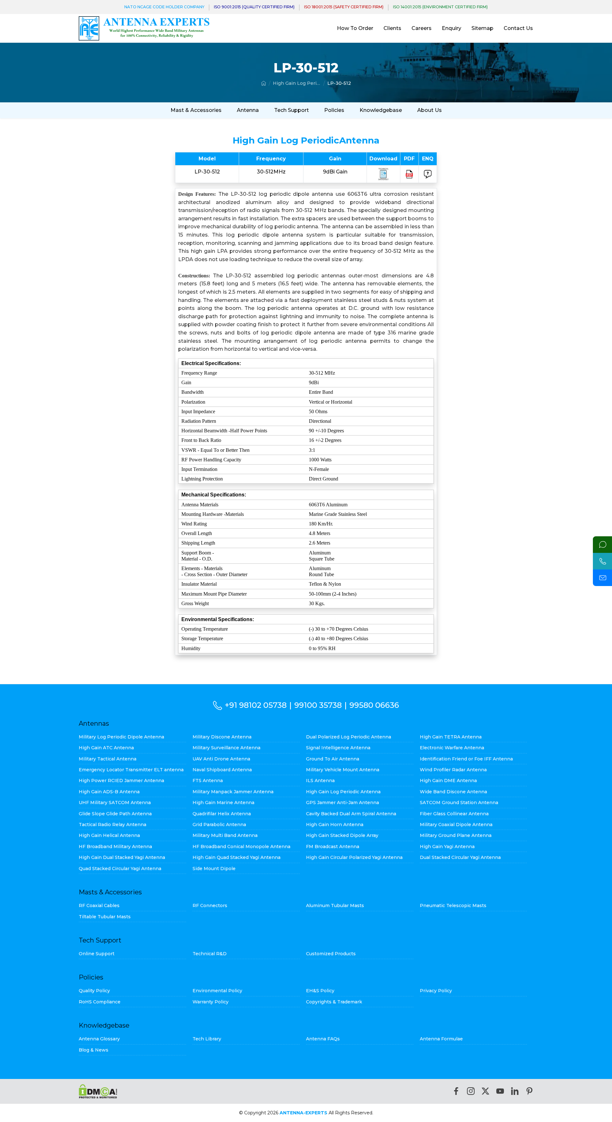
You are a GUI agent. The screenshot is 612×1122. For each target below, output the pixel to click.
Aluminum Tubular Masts (335, 905)
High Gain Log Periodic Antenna (297, 83)
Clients (392, 28)
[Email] (602, 577)
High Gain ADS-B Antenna (109, 792)
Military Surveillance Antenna (226, 748)
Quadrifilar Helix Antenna (222, 814)
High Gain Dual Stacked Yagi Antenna (122, 857)
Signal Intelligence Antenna (338, 748)
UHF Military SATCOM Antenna (115, 802)
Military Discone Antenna (222, 737)
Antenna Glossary (99, 1039)
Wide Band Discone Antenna (453, 792)
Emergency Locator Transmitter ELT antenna (131, 770)
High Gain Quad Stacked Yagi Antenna (236, 857)
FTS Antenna (208, 780)
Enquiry (451, 28)
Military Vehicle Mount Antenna (342, 770)
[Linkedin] (515, 1091)
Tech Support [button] (291, 110)
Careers (422, 28)
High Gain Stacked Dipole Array (342, 835)
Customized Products (331, 954)
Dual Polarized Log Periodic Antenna (348, 737)
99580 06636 (374, 705)
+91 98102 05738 (256, 705)
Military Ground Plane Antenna (456, 835)
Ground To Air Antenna (332, 759)
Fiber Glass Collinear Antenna (454, 814)
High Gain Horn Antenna (334, 824)
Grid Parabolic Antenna (219, 824)
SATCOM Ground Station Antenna (459, 802)
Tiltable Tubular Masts (105, 917)
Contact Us (518, 28)
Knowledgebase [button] (381, 110)
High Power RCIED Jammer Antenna (121, 780)
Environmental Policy (217, 991)
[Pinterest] (529, 1091)
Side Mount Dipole (214, 868)
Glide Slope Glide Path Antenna (115, 814)
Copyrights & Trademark (334, 1002)
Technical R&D (210, 954)
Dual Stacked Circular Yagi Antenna (460, 857)
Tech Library (207, 1039)
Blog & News (93, 1050)
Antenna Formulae (441, 1039)
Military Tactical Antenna (107, 759)
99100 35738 (318, 705)
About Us (429, 110)
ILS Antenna (320, 780)
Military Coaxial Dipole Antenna (456, 824)
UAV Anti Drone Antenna (221, 759)
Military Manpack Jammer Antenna (233, 792)
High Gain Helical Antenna (109, 835)
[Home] (263, 83)
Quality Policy (94, 991)
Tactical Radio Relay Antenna (112, 824)
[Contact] (602, 544)
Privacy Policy (436, 991)
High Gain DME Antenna (448, 780)
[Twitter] (485, 1091)
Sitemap (482, 28)
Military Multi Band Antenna (225, 835)
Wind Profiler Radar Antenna (453, 770)
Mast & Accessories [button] (196, 110)
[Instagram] (471, 1091)
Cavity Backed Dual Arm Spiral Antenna (351, 814)
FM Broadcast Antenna (332, 846)
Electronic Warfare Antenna (452, 748)
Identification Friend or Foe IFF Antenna (466, 759)
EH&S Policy (320, 991)
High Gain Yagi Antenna (447, 846)
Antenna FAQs (323, 1039)
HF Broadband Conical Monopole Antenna (241, 846)
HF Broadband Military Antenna (115, 846)
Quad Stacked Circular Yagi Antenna (120, 868)
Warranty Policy (211, 1002)
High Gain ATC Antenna (106, 748)
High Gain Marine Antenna (223, 802)
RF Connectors (210, 905)
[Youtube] (500, 1091)
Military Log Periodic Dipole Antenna (121, 737)
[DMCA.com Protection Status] (98, 1091)
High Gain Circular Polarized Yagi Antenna (354, 857)
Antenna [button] (248, 110)
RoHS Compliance (99, 1002)
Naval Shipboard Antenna (222, 770)
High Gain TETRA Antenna (451, 737)
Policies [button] (334, 110)
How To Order (355, 28)
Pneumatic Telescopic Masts (453, 905)
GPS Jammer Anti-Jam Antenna (342, 802)
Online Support (96, 954)
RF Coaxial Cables (99, 905)
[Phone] (602, 561)
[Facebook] (456, 1091)
